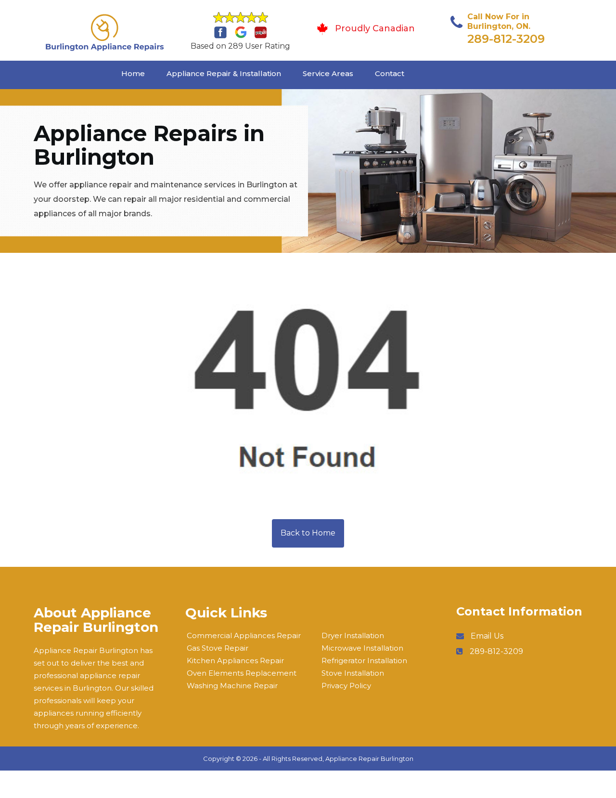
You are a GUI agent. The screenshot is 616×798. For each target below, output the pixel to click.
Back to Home (308, 532)
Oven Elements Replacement (241, 673)
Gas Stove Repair (217, 648)
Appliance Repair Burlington (369, 758)
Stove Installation (352, 673)
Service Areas (328, 73)
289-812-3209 (506, 39)
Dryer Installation (352, 635)
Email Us (487, 636)
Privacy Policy (346, 685)
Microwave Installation (362, 648)
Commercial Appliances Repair (244, 635)
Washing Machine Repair (232, 685)
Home (133, 73)
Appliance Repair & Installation (224, 73)
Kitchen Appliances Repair (235, 660)
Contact (389, 73)
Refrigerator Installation (364, 660)
